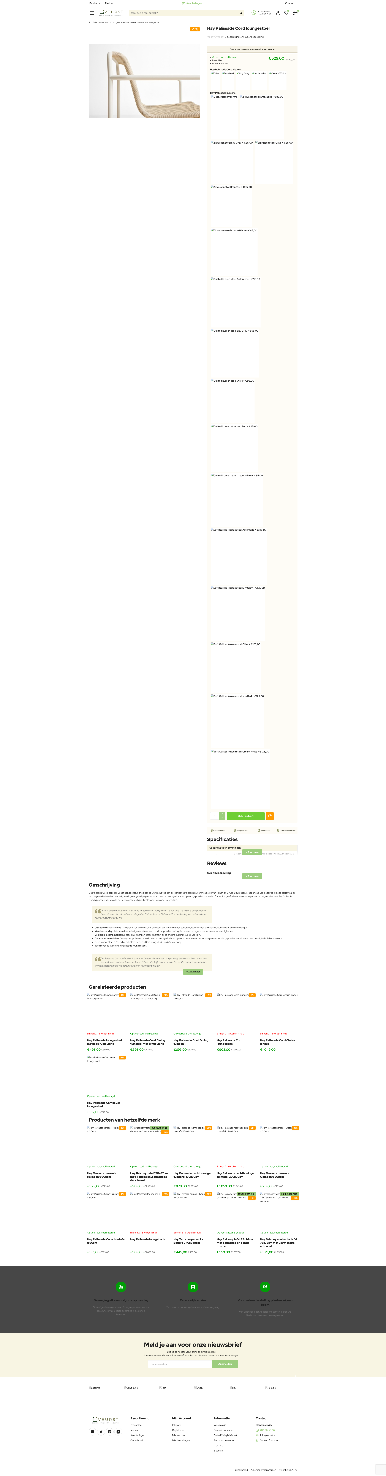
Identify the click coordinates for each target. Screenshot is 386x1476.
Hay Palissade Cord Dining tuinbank (191, 1042)
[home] (90, 22)
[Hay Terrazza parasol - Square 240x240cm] (193, 1211)
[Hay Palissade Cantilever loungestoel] (106, 1075)
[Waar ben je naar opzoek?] (241, 13)
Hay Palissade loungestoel (131, 945)
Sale (95, 22)
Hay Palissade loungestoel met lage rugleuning (104, 1042)
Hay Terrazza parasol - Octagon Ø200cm (274, 1174)
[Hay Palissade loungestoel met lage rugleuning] (106, 1012)
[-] (222, 818)
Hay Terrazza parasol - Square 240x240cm (188, 1241)
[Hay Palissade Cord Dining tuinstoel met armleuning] (149, 1012)
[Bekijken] (295, 13)
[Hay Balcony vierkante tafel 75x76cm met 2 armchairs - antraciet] (279, 1211)
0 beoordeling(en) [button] (234, 36)
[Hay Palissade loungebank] (149, 1211)
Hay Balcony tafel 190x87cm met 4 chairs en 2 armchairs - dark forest (149, 1176)
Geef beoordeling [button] (254, 36)
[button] (246, 816)
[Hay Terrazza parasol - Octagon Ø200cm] (279, 1145)
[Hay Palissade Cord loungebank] (236, 1012)
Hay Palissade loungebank (147, 1239)
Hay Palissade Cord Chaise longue (277, 1042)
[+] (222, 814)
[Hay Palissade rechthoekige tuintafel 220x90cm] (236, 1145)
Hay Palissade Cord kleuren (225, 69)
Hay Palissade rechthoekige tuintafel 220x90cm (235, 1174)
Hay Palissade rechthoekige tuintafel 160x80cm (192, 1174)
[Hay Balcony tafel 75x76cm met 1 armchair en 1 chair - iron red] (236, 1211)
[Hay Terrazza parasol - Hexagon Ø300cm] (106, 1145)
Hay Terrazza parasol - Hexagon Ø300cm (101, 1174)
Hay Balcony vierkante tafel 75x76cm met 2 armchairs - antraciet (278, 1243)
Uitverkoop (104, 22)
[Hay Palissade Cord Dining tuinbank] (193, 1012)
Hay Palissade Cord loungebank (229, 1042)
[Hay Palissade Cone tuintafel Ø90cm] (106, 1211)
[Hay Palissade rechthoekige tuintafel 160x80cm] (193, 1145)
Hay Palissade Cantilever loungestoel (103, 1104)
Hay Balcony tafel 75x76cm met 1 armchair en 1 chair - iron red (235, 1243)
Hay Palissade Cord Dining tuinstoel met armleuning (147, 1042)
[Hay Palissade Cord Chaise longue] (279, 1012)
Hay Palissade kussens (223, 92)
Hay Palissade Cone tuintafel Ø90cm (106, 1241)
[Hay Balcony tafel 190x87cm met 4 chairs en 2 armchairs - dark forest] (149, 1145)
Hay (220, 60)
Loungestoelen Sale (120, 22)
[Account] (277, 13)
